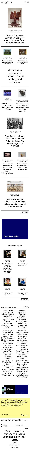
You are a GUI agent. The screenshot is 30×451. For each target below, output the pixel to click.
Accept (15, 440)
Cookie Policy (15, 447)
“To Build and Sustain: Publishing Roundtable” (7, 265)
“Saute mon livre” (22, 264)
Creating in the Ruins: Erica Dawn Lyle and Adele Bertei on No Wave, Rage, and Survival (15, 141)
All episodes (24, 299)
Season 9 (7, 260)
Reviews (10, 30)
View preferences (15, 445)
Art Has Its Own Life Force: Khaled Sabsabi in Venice (7, 106)
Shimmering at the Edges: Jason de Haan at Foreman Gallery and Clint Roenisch (15, 203)
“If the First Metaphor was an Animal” (22, 292)
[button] (26, 428)
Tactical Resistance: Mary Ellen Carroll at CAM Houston (7, 62)
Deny (15, 442)
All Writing (25, 212)
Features (7, 98)
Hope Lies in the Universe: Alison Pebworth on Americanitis (22, 166)
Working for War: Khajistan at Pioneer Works (22, 62)
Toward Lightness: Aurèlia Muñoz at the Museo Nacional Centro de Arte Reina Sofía (15, 39)
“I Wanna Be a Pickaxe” (7, 292)
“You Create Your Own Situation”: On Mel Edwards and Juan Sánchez (22, 107)
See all (26, 306)
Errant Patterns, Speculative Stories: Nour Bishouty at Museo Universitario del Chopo (7, 169)
